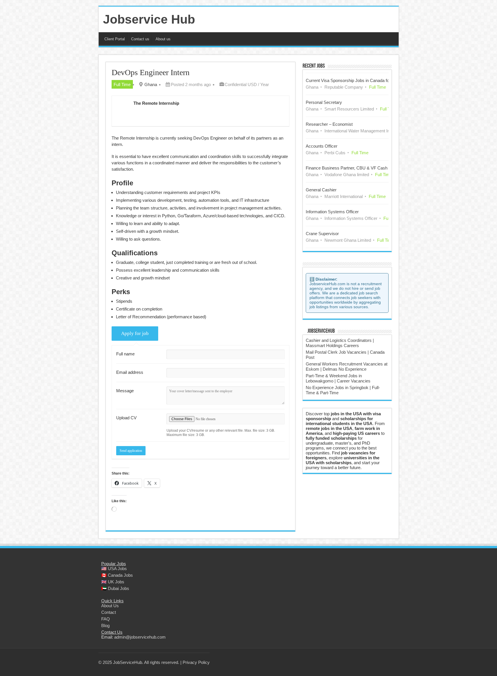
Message (125, 390)
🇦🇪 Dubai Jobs (115, 588)
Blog (105, 625)
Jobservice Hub (149, 19)
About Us (110, 605)
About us (163, 39)
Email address (129, 372)
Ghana (150, 84)
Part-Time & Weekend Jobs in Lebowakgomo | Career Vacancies (338, 378)
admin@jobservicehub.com (140, 637)
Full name (125, 353)
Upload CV (126, 417)
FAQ (105, 618)
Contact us (140, 39)
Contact (108, 612)
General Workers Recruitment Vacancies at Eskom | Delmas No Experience (346, 366)
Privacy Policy (196, 662)
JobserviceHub (321, 331)
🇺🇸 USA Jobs (114, 568)
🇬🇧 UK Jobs (112, 581)
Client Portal (114, 39)
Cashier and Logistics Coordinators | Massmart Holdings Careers (340, 343)
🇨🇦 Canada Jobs (117, 575)
